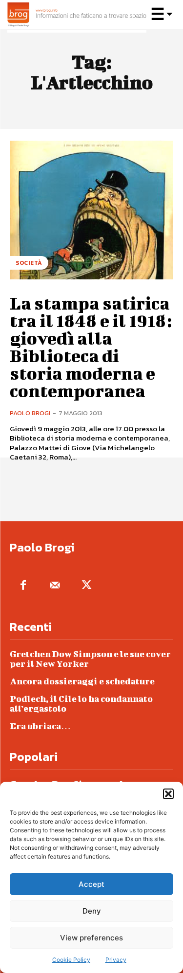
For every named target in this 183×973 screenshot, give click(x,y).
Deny (91, 911)
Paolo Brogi (30, 413)
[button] (168, 794)
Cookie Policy (71, 959)
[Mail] (54, 585)
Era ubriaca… (40, 726)
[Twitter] (86, 585)
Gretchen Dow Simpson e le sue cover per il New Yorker (90, 659)
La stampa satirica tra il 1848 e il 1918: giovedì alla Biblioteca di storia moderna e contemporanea (91, 347)
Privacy (115, 959)
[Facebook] (23, 585)
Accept (91, 884)
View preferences (91, 937)
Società (29, 262)
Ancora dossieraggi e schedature (82, 681)
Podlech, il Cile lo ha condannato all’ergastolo (81, 704)
